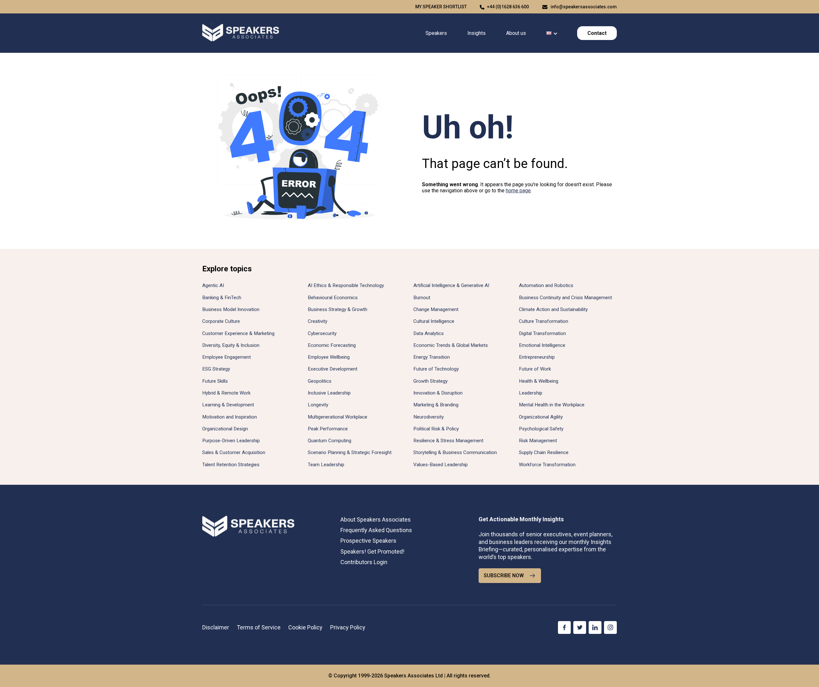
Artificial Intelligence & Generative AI (451, 285)
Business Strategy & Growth (337, 309)
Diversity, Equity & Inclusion (230, 345)
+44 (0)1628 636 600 (508, 6)
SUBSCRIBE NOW (504, 575)
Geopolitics (319, 381)
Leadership (530, 393)
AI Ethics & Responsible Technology (346, 285)
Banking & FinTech (221, 297)
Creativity (317, 321)
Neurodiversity (428, 417)
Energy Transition (431, 357)
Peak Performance (328, 429)
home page (518, 191)
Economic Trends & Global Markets (450, 345)
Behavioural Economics (333, 297)
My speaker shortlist (441, 6)
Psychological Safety (541, 429)
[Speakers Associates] (240, 33)
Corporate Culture (221, 321)
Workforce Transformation (547, 464)
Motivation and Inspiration (229, 417)
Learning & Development (228, 405)
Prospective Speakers (368, 540)
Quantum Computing (329, 440)
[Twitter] (579, 627)
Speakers (436, 33)
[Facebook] (564, 627)
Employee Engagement (226, 357)
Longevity (318, 405)
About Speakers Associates (375, 519)
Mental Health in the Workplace (551, 405)
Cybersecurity (322, 333)
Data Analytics (428, 333)
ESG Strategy (216, 369)
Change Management (435, 309)
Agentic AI (213, 285)
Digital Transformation (542, 333)
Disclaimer (215, 627)
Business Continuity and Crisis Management (565, 297)
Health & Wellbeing (538, 381)
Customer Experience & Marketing (238, 333)
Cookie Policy (305, 627)
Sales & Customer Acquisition (233, 452)
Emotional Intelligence (542, 345)
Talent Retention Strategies (230, 464)
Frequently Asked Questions (376, 530)
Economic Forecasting (332, 345)
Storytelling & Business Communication (455, 452)
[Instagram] (610, 627)
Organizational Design (225, 429)
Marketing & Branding (435, 405)
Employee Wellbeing (329, 357)
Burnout (421, 297)
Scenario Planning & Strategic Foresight (350, 452)
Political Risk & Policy (436, 429)
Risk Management (538, 440)
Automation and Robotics (546, 285)
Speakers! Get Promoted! (372, 551)
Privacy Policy (347, 627)
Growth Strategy (430, 381)
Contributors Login (363, 562)
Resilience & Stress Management (448, 440)
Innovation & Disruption (438, 393)
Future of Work (535, 369)
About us (516, 33)
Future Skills (215, 381)
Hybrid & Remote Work (226, 393)
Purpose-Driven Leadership (231, 440)
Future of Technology (436, 369)
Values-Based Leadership (440, 464)
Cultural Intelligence (433, 321)
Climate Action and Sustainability (553, 309)
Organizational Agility (541, 417)
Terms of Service (259, 627)
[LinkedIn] (595, 627)
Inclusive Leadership (329, 393)
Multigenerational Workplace (337, 417)
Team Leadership (326, 464)
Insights (476, 33)
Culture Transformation (543, 321)
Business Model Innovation (230, 309)
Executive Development (332, 369)
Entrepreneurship (537, 357)
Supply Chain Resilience (544, 452)
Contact (597, 33)
